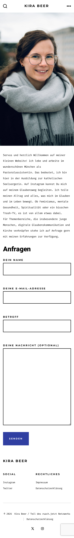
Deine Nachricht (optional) (31, 345)
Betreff (11, 316)
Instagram (9, 482)
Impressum (42, 482)
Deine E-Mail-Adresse (24, 288)
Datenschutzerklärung (49, 488)
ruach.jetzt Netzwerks (56, 513)
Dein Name (13, 260)
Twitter (7, 488)
